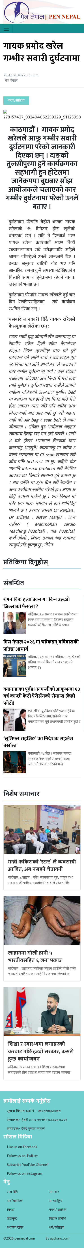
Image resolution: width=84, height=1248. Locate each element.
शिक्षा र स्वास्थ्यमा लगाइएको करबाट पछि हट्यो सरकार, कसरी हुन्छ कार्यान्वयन (41, 1051)
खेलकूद (12, 1219)
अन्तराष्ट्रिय (55, 1201)
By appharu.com (57, 1239)
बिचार (11, 1210)
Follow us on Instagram (24, 1174)
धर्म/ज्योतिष (56, 1228)
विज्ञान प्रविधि (57, 1219)
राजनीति (12, 1192)
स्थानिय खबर (15, 1228)
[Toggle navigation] (6, 28)
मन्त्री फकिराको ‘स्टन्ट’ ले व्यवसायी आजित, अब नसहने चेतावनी (42, 865)
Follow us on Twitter (22, 1156)
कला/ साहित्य (58, 1210)
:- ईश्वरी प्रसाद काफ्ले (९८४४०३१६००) (37, 1120)
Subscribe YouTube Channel (27, 1165)
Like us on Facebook (22, 1147)
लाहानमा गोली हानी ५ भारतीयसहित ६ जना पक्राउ (35, 957)
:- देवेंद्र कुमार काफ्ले (26, 1129)
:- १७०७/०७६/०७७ (34, 1111)
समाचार (54, 1192)
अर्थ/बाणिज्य (15, 1201)
